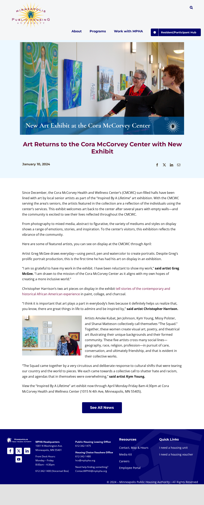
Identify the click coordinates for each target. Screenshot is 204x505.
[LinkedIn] (171, 165)
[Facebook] (157, 165)
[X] (164, 165)
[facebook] (10, 451)
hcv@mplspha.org (85, 460)
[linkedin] (27, 451)
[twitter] (19, 451)
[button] (191, 8)
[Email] (178, 165)
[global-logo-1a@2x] (31, 3)
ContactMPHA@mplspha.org (91, 471)
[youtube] (19, 459)
